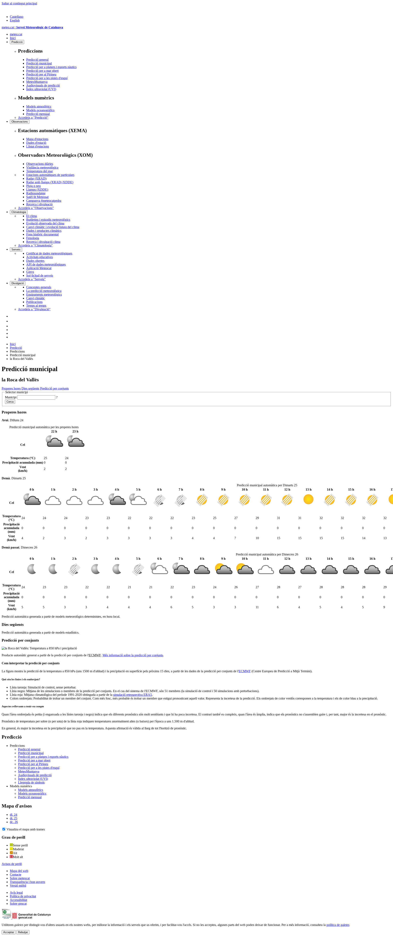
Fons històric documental (42, 234)
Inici (13, 38)
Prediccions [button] (17, 745)
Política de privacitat (23, 896)
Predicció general (37, 59)
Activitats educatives (39, 257)
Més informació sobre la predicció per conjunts (133, 655)
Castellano (16, 16)
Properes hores (11, 388)
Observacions (19, 121)
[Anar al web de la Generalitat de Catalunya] (19, 9)
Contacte (15, 874)
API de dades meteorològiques (46, 264)
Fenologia (32, 238)
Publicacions (34, 302)
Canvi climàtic (35, 298)
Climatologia (18, 212)
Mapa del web (19, 871)
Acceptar (8, 932)
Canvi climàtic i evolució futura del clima (52, 227)
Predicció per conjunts (54, 388)
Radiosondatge (35, 193)
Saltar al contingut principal (19, 3)
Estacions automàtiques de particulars (50, 175)
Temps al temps (36, 305)
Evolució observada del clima (45, 223)
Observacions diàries (39, 164)
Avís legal (16, 892)
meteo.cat (16, 34)
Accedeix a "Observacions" (36, 208)
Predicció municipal (39, 63)
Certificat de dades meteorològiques (49, 253)
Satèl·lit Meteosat (37, 197)
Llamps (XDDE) (37, 189)
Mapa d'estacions (37, 139)
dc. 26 (14, 822)
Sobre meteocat (20, 878)
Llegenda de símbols (31, 782)
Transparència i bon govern (27, 882)
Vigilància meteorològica (42, 167)
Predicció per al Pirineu (41, 74)
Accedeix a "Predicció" (33, 117)
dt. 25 (13, 818)
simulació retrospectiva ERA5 (132, 694)
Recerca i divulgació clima (43, 241)
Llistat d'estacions (37, 146)
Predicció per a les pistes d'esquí (47, 78)
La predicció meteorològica (43, 291)
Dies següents (30, 388)
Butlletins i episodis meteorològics (48, 219)
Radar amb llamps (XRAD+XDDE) (49, 182)
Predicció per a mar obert (42, 70)
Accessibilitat (18, 900)
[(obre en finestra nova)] (12, 321)
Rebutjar (23, 932)
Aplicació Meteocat (38, 268)
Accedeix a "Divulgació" (34, 309)
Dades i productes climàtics (43, 230)
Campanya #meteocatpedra (43, 200)
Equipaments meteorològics (44, 294)
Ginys (30, 272)
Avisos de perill (12, 864)
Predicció (17, 42)
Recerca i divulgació (39, 204)
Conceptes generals (38, 287)
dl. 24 (13, 814)
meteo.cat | (32, 27)
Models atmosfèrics (38, 106)
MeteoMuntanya (36, 81)
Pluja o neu (33, 186)
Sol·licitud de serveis (39, 275)
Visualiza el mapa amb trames (26, 829)
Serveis (15, 249)
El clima (31, 216)
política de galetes (337, 925)
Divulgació (17, 283)
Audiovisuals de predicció (43, 85)
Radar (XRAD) (36, 178)
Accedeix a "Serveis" (32, 279)
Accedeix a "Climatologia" (35, 245)
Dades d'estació (36, 142)
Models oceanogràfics (40, 110)
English (15, 20)
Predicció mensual (38, 114)
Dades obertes (35, 260)
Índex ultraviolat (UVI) (41, 89)
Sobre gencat (18, 903)
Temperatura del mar (39, 171)
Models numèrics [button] (21, 786)
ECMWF (245, 671)
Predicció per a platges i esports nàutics (51, 67)
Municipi (11, 397)
